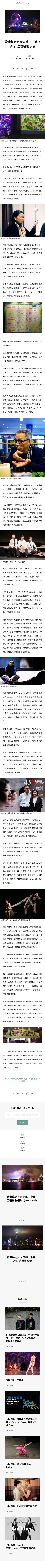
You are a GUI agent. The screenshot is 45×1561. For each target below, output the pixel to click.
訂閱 (22, 1122)
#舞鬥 (7, 1079)
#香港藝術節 (32, 1079)
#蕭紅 (16, 1079)
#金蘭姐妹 (23, 1079)
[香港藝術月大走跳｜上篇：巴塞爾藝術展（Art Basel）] (22, 1192)
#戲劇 (23, 1081)
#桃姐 (12, 1079)
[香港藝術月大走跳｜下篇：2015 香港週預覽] (22, 1253)
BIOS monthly (16, 59)
